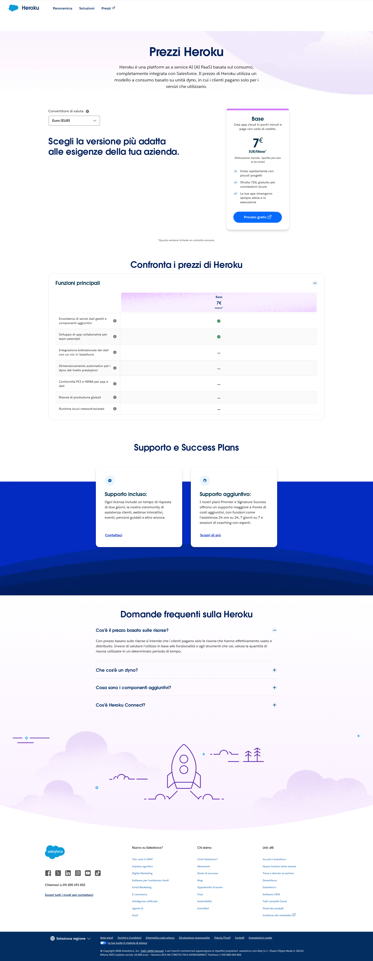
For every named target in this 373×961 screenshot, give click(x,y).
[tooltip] (87, 111)
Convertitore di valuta (66, 111)
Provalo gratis (255, 217)
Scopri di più (210, 535)
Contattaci (113, 535)
